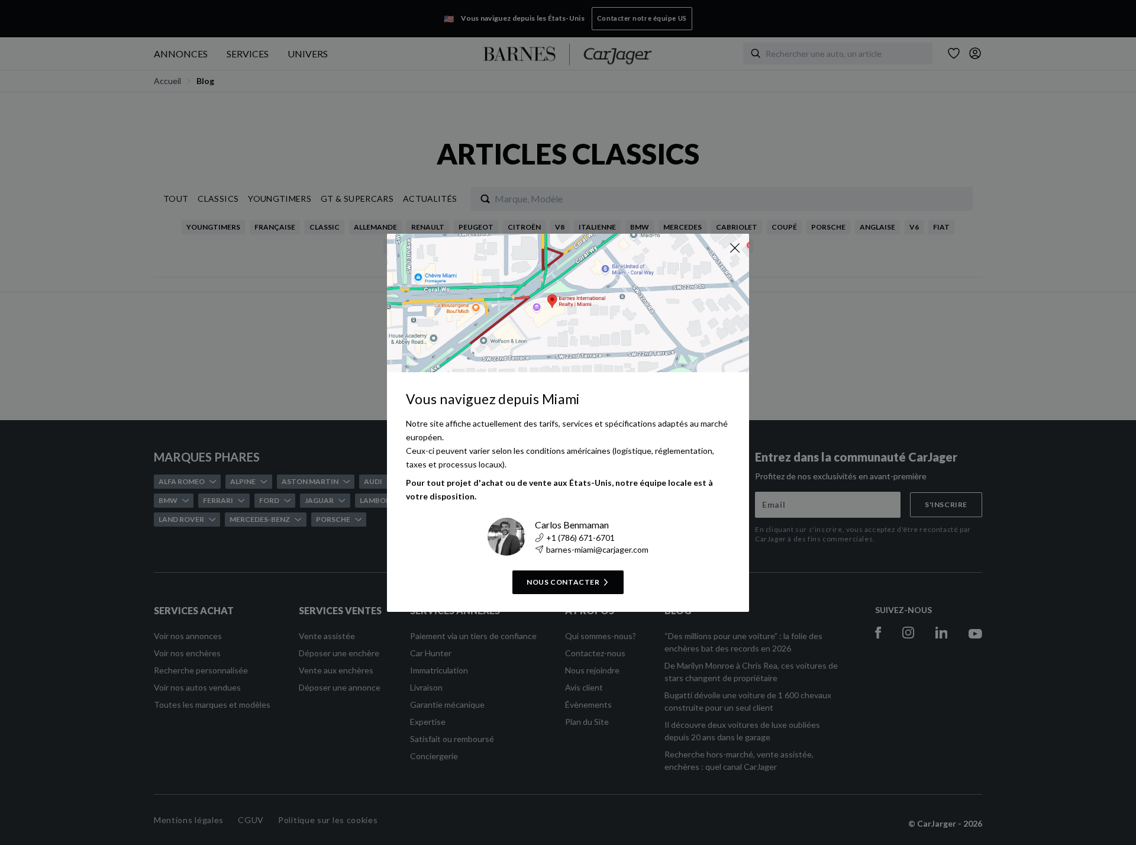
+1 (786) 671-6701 (580, 538)
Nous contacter (563, 582)
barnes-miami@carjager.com (597, 549)
